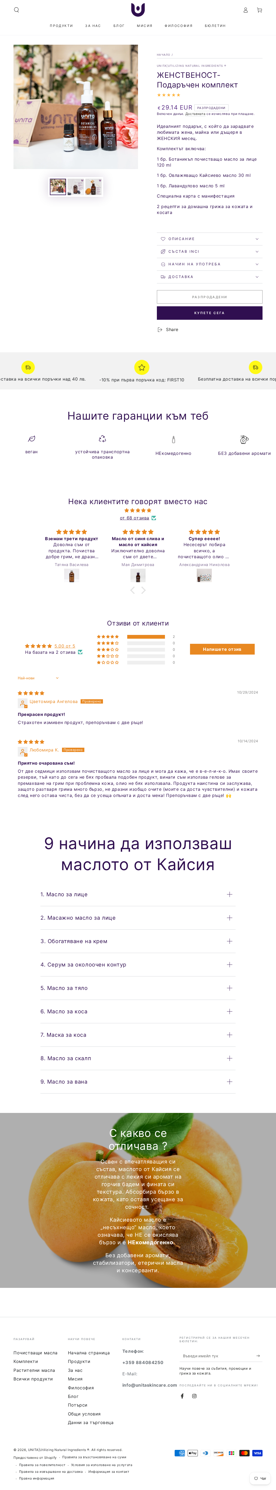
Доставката (195, 114)
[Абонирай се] (259, 1356)
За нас (75, 1370)
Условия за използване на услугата (102, 1465)
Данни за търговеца (91, 1422)
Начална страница (89, 1352)
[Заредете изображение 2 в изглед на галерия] (76, 187)
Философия (81, 1387)
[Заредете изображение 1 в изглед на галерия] (58, 187)
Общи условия (84, 1414)
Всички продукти (33, 1379)
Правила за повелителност (42, 1465)
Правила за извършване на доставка (51, 1472)
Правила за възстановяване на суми (94, 1457)
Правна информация (36, 1478)
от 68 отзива (134, 518)
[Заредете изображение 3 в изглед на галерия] (93, 187)
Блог (73, 1396)
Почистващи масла (35, 1352)
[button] (16, 10)
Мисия (75, 1379)
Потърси (78, 1405)
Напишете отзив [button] (222, 649)
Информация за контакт (108, 1472)
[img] (137, 510)
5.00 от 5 (64, 646)
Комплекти (25, 1361)
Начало (164, 54)
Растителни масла (34, 1370)
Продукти (79, 1361)
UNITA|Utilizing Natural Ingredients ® (191, 65)
